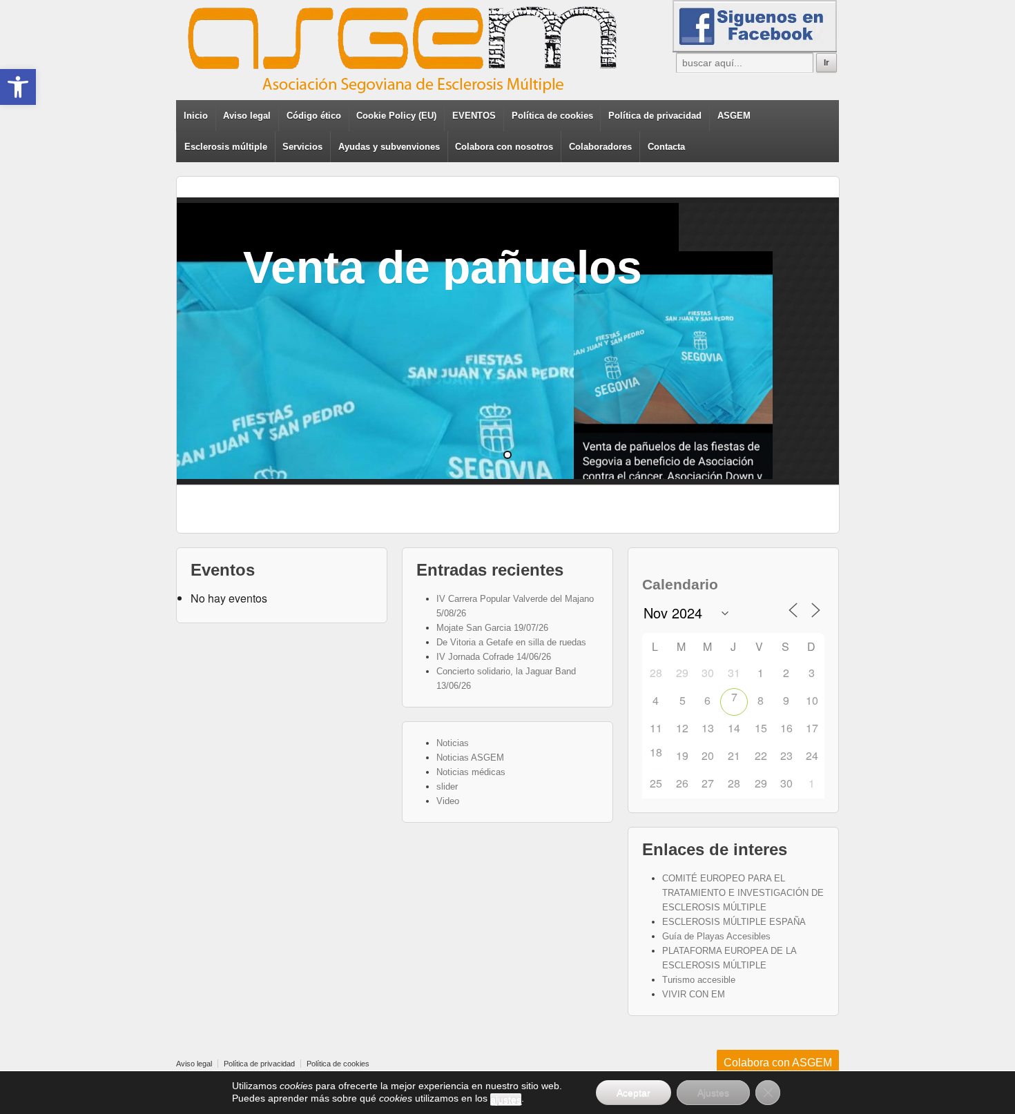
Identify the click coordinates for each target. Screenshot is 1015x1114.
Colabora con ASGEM (778, 1062)
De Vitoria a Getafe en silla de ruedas (511, 642)
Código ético (314, 115)
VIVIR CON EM (693, 994)
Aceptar (633, 1092)
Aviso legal (247, 115)
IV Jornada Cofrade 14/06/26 (493, 657)
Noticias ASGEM (470, 757)
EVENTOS (474, 115)
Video (447, 801)
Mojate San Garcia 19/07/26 (492, 628)
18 (656, 752)
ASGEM (734, 115)
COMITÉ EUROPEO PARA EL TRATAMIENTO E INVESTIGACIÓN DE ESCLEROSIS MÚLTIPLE (743, 892)
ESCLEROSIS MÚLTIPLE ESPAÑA (734, 922)
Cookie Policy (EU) (396, 115)
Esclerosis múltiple (225, 146)
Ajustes (713, 1092)
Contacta (666, 146)
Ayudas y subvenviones (389, 146)
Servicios (302, 146)
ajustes (505, 1099)
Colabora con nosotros (504, 146)
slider (447, 786)
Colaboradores (600, 146)
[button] (18, 87)
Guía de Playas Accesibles (716, 936)
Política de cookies (552, 115)
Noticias (452, 743)
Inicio (196, 115)
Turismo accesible (698, 980)
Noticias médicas (470, 772)
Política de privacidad (655, 115)
